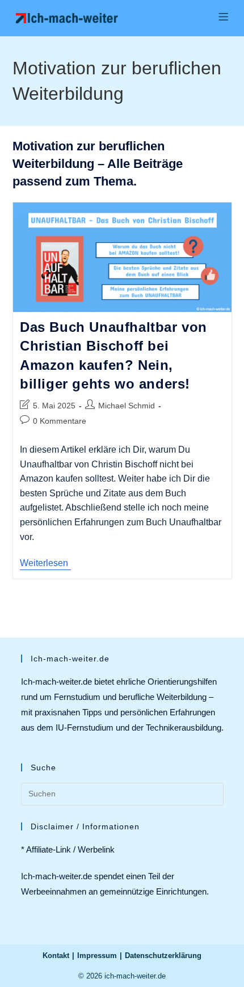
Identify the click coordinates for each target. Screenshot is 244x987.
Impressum (97, 955)
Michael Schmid (126, 405)
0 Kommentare (59, 420)
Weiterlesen (45, 564)
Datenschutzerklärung (163, 955)
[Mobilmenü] (223, 17)
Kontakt (56, 955)
